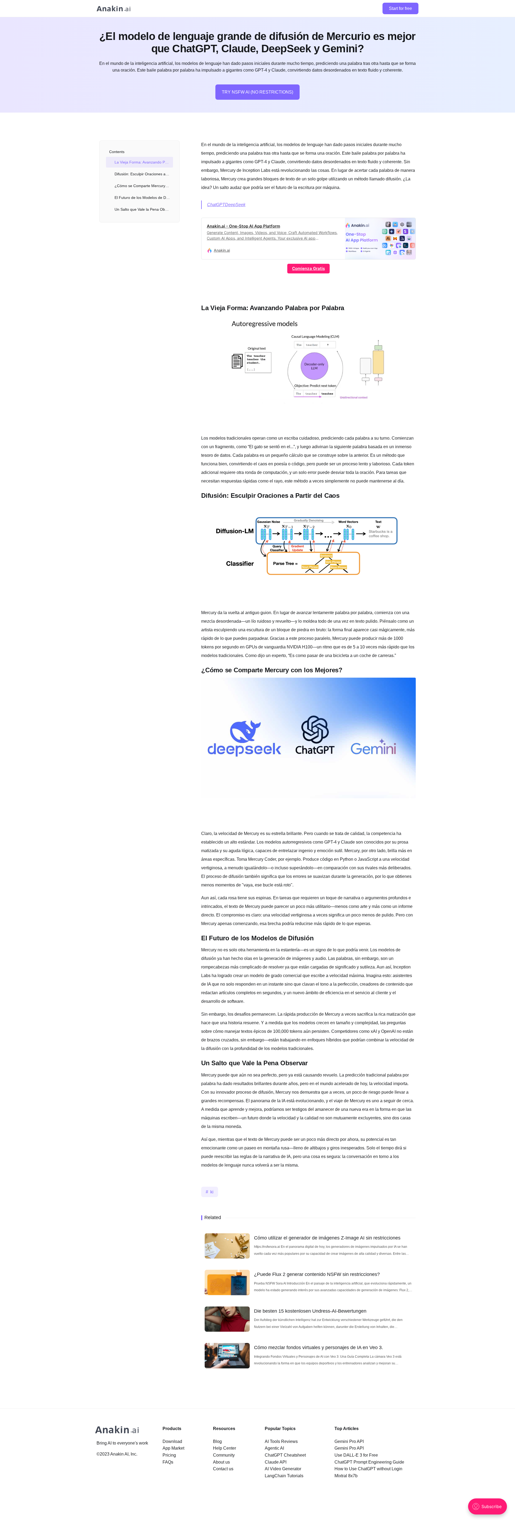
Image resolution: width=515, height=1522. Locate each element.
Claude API (275, 1462)
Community (224, 1455)
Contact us (223, 1469)
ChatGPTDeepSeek (226, 204)
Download (172, 1441)
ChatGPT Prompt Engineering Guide (369, 1462)
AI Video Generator (283, 1469)
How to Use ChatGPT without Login (368, 1469)
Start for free (400, 8)
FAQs (168, 1462)
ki (212, 1192)
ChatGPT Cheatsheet (285, 1455)
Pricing (169, 1455)
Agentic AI (274, 1448)
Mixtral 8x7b (346, 1475)
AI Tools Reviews (281, 1441)
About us (221, 1462)
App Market (173, 1448)
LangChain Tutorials (284, 1475)
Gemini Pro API (349, 1441)
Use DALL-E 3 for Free (356, 1455)
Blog (217, 1441)
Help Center (224, 1448)
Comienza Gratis (308, 268)
